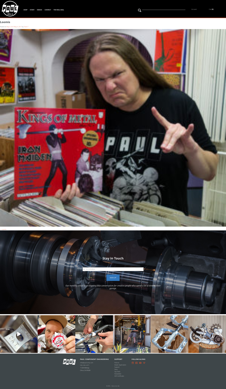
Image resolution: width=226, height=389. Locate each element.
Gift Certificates (119, 376)
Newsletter (117, 374)
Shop (25, 10)
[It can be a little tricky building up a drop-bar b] (207, 334)
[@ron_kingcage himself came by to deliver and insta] (19, 334)
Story (32, 10)
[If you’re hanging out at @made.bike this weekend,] (56, 334)
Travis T (26, 27)
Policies (116, 363)
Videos (39, 10)
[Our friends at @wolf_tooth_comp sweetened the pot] (169, 334)
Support (117, 367)
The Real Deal (58, 10)
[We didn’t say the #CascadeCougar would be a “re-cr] (132, 334)
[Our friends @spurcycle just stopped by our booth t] (94, 334)
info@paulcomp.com (86, 363)
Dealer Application (120, 365)
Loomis (3, 229)
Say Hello (117, 372)
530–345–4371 (84, 365)
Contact (48, 10)
